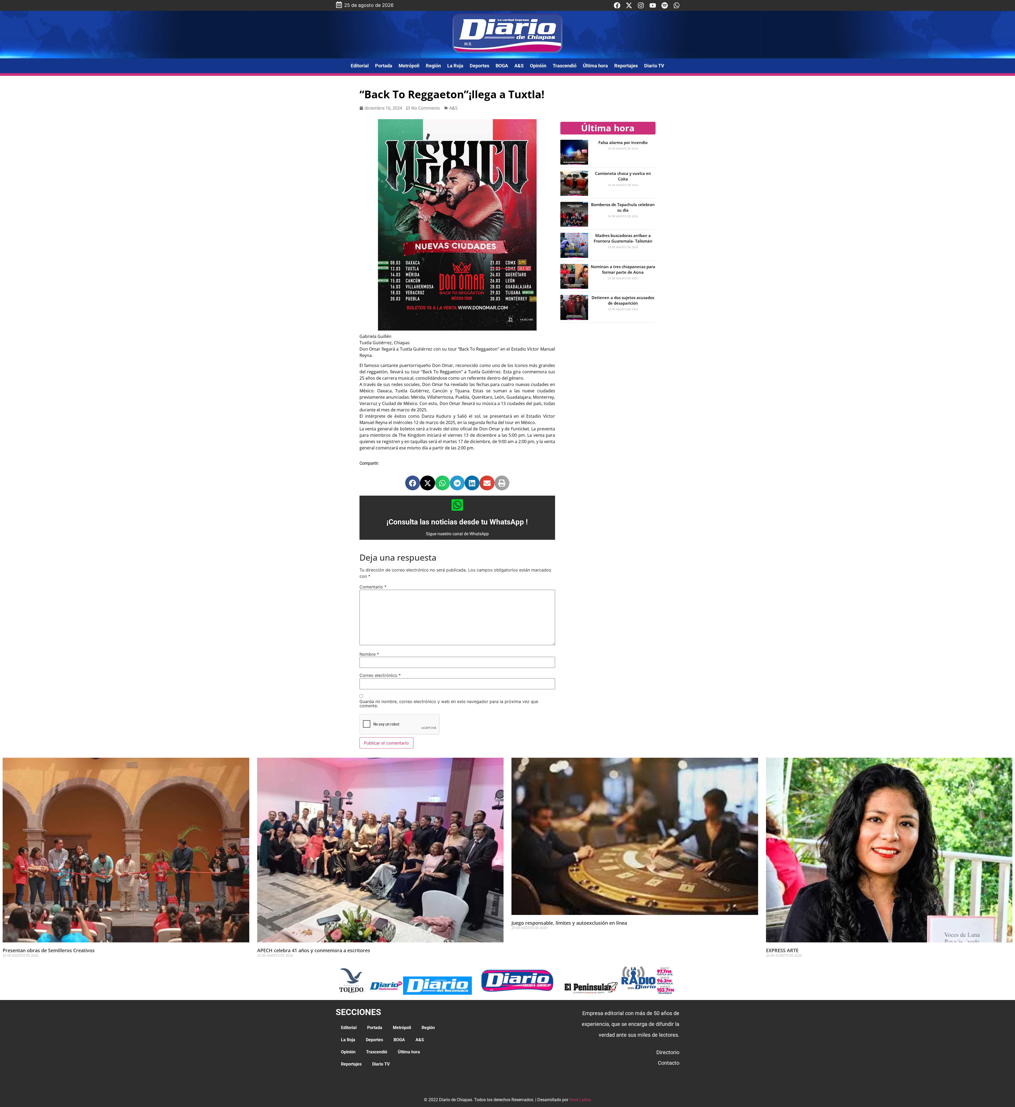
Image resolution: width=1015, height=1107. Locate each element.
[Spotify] (664, 5)
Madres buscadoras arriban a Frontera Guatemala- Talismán (623, 238)
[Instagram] (640, 5)
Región (433, 65)
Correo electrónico (380, 675)
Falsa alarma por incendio (623, 142)
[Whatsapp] (676, 5)
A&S (519, 65)
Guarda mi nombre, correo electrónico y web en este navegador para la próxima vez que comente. (448, 703)
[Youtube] (652, 5)
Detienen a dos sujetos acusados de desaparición (623, 300)
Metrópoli (409, 65)
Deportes (479, 65)
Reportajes (626, 65)
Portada (383, 65)
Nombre (369, 654)
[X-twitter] (629, 5)
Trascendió (564, 65)
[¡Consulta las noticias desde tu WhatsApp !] (457, 504)
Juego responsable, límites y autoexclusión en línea (569, 923)
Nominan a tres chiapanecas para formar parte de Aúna (623, 269)
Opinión (538, 65)
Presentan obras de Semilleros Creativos (49, 950)
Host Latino (580, 1099)
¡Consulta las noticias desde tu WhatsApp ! (457, 522)
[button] (412, 483)
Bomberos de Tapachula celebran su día (623, 207)
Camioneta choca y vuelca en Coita (623, 176)
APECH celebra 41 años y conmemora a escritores (314, 950)
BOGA (502, 65)
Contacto (668, 1063)
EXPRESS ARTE (782, 950)
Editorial (360, 65)
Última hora (595, 65)
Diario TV (654, 65)
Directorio (667, 1052)
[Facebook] (617, 5)
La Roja (455, 65)
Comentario (372, 587)
